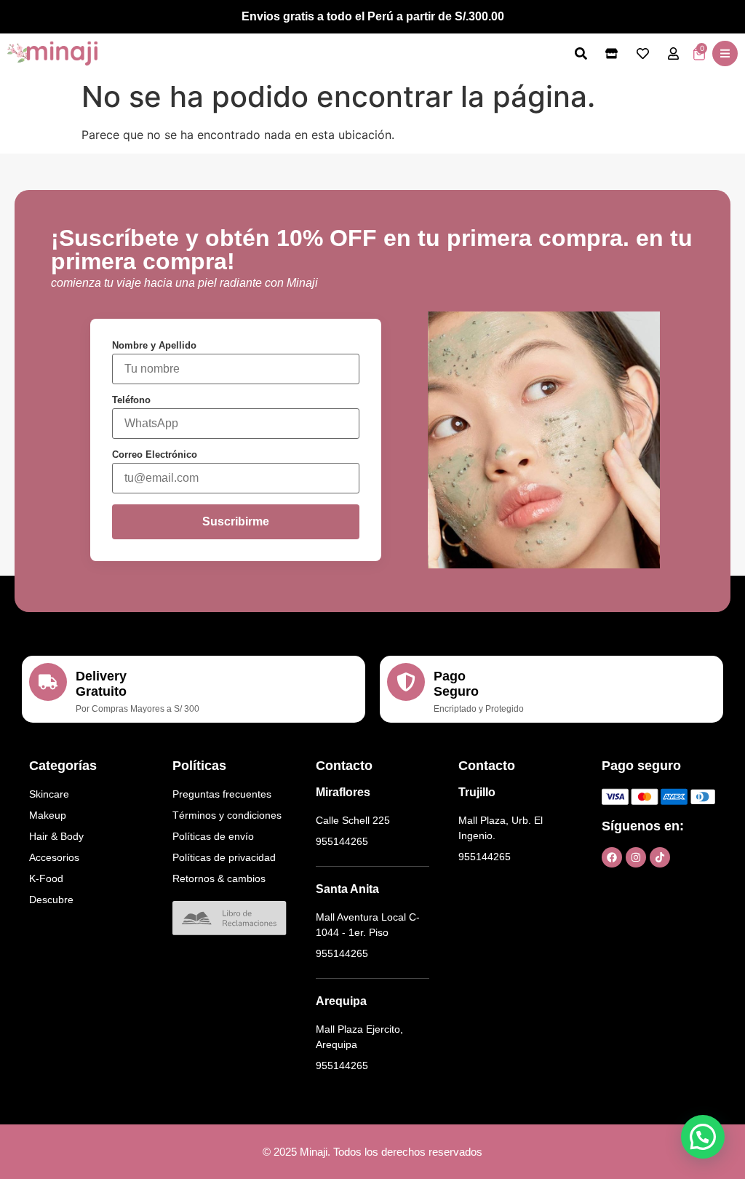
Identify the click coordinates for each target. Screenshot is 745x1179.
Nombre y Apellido (154, 345)
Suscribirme (235, 521)
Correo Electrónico (154, 454)
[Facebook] (612, 857)
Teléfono (131, 400)
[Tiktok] (660, 857)
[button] (725, 53)
